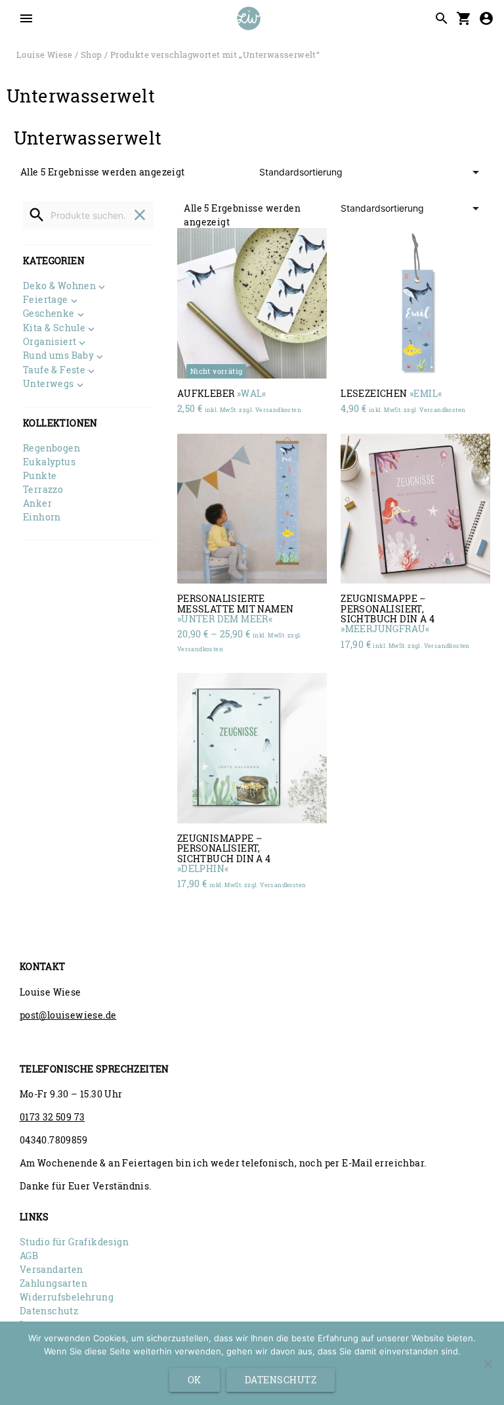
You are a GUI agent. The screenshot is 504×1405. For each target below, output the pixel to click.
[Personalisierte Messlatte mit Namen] (252, 509)
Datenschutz (49, 1310)
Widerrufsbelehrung (67, 1297)
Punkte (39, 475)
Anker (37, 503)
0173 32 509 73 (52, 1117)
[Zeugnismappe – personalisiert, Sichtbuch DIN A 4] (415, 509)
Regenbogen (51, 448)
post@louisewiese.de (68, 1015)
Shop (91, 54)
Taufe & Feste (54, 370)
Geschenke (49, 314)
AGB (29, 1255)
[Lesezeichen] (415, 303)
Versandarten (51, 1269)
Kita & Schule (54, 328)
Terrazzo (43, 489)
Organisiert (49, 342)
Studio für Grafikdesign (74, 1241)
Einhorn (42, 517)
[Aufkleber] (252, 303)
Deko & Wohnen (59, 286)
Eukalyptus (49, 461)
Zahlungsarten (53, 1283)
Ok (194, 1379)
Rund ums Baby (58, 356)
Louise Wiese (44, 54)
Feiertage (45, 300)
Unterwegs (48, 384)
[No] (487, 1363)
